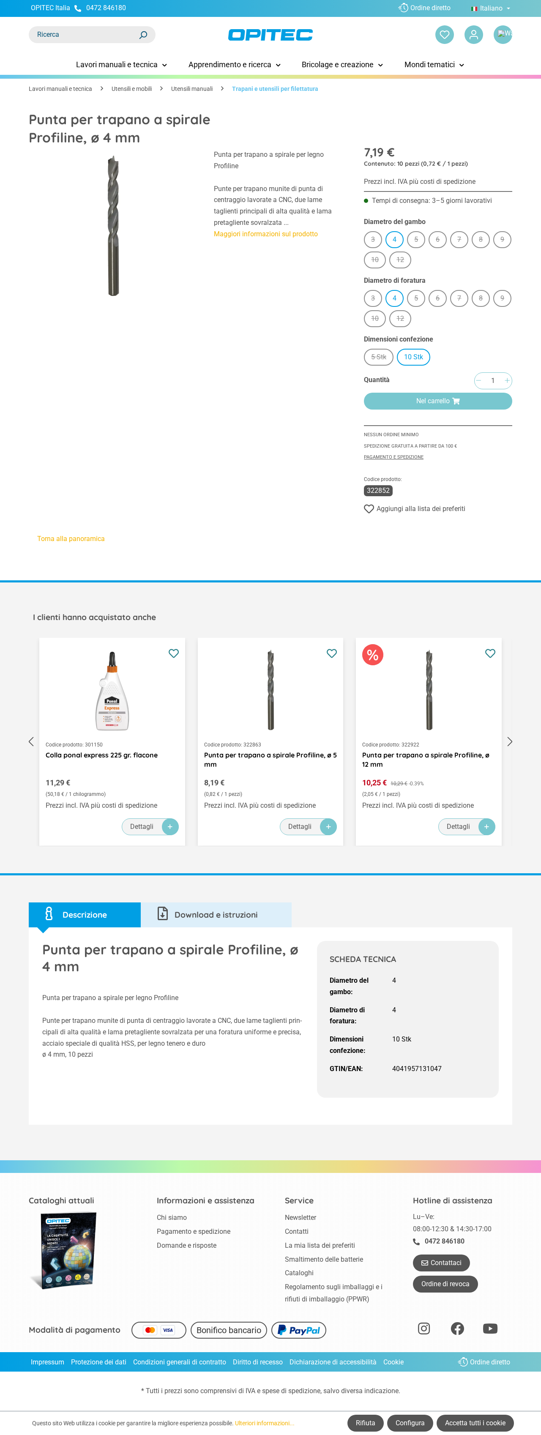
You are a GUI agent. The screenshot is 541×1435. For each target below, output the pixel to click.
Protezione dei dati (98, 1362)
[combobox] (83, 34)
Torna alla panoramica (71, 539)
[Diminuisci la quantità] (478, 381)
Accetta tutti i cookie (475, 1423)
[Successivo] (510, 742)
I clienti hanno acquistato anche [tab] (94, 617)
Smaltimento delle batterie (324, 1259)
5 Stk (382, 358)
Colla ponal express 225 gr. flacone (102, 755)
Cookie (393, 1362)
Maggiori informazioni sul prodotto (266, 234)
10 (378, 261)
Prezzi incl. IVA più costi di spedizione (419, 182)
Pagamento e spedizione (394, 457)
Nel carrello (433, 401)
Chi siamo (172, 1218)
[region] (113, 227)
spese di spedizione (291, 1391)
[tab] (85, 914)
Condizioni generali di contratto (179, 1362)
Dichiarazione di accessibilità (333, 1362)
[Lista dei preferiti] (444, 34)
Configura (410, 1423)
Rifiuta (365, 1423)
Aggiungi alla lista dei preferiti (421, 509)
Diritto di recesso (258, 1362)
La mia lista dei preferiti (320, 1245)
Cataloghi (299, 1273)
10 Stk (413, 357)
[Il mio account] (473, 34)
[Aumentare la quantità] (507, 381)
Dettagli (141, 827)
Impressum (47, 1362)
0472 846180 (106, 8)
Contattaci (446, 1263)
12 (403, 261)
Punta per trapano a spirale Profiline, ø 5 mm (270, 759)
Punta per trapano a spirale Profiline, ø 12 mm (425, 759)
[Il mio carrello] (503, 34)
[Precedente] (31, 742)
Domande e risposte (186, 1245)
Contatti (297, 1231)
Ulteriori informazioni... (265, 1423)
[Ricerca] (142, 34)
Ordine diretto (430, 8)
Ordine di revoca (445, 1284)
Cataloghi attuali (61, 1200)
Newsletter (300, 1218)
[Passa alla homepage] (270, 35)
